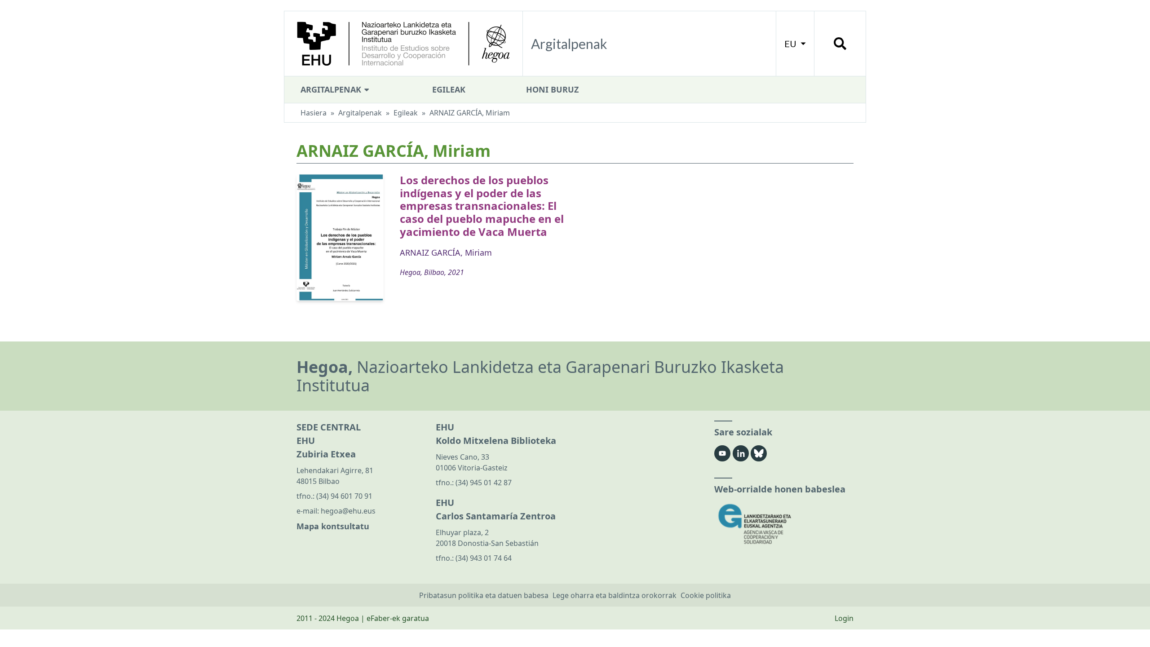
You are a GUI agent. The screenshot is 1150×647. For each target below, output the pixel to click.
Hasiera (314, 113)
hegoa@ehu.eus (348, 511)
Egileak (448, 89)
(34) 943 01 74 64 (484, 558)
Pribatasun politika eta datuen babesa (483, 595)
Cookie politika (706, 595)
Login (844, 618)
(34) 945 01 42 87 (484, 482)
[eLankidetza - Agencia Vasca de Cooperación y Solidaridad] (784, 524)
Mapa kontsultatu (332, 526)
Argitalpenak (332, 89)
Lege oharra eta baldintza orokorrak (615, 595)
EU (791, 43)
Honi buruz (552, 89)
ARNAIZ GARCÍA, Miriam (446, 252)
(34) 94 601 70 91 (344, 496)
